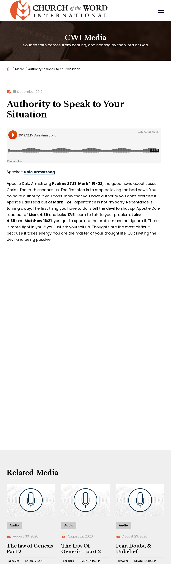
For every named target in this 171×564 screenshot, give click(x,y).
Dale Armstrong (39, 171)
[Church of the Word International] (80, 10)
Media (19, 69)
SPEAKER (14, 561)
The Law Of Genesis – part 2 (81, 549)
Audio (14, 525)
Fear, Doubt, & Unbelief (133, 549)
